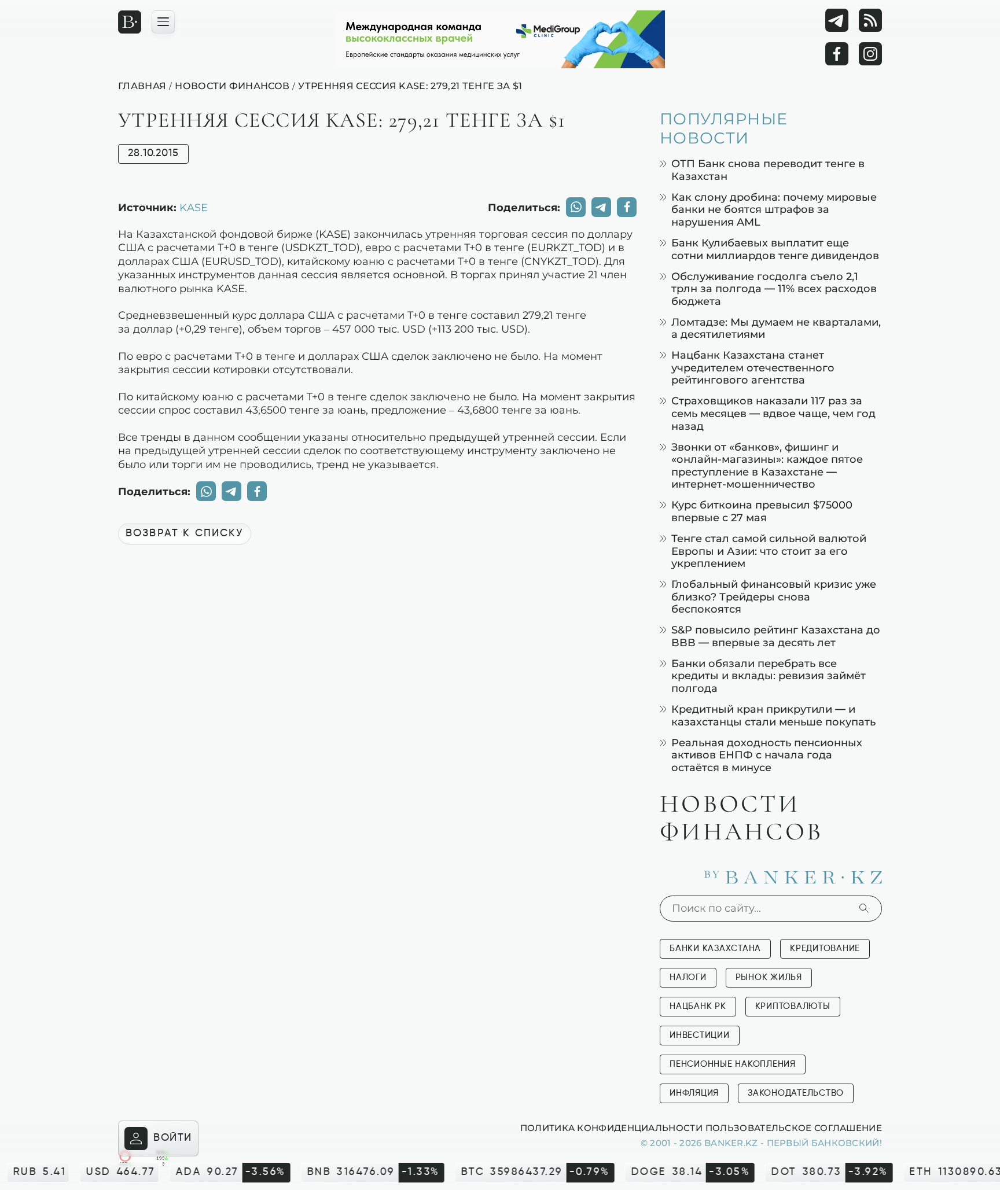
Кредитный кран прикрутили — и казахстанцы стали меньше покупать (773, 715)
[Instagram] (870, 53)
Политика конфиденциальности (611, 1127)
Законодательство (796, 1093)
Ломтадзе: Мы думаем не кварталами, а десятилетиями (776, 328)
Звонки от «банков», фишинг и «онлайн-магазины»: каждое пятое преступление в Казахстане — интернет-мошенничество (767, 466)
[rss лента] (870, 20)
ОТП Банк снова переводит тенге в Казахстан (768, 169)
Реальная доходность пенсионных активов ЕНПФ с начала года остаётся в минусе (766, 754)
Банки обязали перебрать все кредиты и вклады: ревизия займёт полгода (768, 675)
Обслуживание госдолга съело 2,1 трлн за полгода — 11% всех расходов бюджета (774, 288)
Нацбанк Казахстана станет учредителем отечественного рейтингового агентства (752, 367)
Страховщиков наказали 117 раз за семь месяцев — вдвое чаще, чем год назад (773, 413)
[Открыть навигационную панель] (163, 22)
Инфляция (694, 1093)
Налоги (688, 977)
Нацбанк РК (698, 1006)
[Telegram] (836, 20)
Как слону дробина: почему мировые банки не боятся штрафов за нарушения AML (774, 209)
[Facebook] (836, 53)
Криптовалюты (792, 1006)
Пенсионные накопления (733, 1064)
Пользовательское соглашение (793, 1127)
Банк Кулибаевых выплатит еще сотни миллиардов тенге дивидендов (775, 249)
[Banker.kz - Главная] (129, 22)
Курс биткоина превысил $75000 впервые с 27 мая (761, 511)
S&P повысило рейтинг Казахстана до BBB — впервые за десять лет (775, 636)
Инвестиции (700, 1035)
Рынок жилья (769, 977)
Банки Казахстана (715, 948)
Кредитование (825, 948)
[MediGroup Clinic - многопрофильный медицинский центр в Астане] (500, 39)
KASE (193, 207)
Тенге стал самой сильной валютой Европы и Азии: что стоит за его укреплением (768, 550)
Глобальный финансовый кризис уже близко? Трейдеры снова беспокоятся (773, 596)
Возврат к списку (185, 533)
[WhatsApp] (576, 207)
